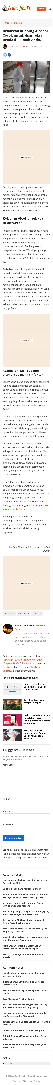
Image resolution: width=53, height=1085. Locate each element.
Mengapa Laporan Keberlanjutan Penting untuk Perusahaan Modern (35, 734)
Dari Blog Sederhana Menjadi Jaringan (34, 701)
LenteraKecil (42, 1076)
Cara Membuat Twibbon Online (18, 999)
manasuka (37, 613)
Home (6, 22)
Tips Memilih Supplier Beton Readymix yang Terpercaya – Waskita (25, 930)
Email (6, 811)
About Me (17, 1081)
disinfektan (10, 613)
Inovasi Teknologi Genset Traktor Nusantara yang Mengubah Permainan (26, 938)
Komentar (9, 764)
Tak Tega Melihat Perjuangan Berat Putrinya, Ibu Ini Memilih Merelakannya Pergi (26, 1006)
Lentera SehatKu (19, 1076)
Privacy (37, 1081)
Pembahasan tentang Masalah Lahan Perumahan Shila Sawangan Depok (22, 947)
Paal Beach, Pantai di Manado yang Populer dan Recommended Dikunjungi (25, 1014)
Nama (6, 798)
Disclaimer (27, 1081)
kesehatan (24, 613)
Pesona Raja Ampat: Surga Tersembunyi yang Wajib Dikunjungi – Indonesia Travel (26, 913)
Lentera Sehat (22, 46)
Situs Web (8, 824)
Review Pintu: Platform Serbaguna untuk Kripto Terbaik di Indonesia (23, 921)
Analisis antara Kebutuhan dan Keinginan (24, 1030)
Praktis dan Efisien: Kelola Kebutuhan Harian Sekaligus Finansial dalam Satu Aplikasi (37, 719)
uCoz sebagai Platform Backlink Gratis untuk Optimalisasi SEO (35, 687)
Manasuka (16, 22)
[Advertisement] (26, 157)
